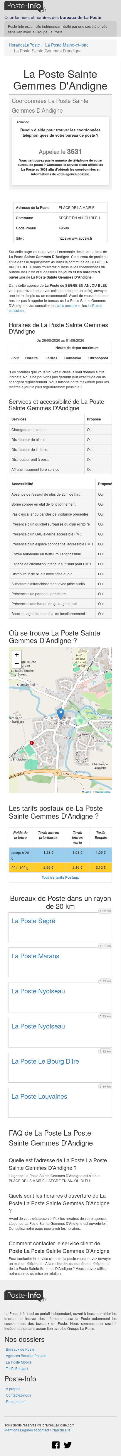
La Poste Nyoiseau (38, 990)
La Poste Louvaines (39, 1095)
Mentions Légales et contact (26, 1429)
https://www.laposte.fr (75, 238)
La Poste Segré (33, 920)
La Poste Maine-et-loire (67, 45)
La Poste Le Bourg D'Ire (45, 1060)
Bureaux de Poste (20, 1349)
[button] (60, 714)
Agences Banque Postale (26, 1355)
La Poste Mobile (19, 1361)
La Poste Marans (35, 955)
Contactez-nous (18, 1395)
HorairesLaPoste (24, 45)
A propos (13, 1388)
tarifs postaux (67, 305)
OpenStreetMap (102, 791)
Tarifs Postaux (17, 1368)
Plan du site (61, 1429)
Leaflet (87, 791)
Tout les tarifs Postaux (60, 877)
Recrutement (16, 1401)
